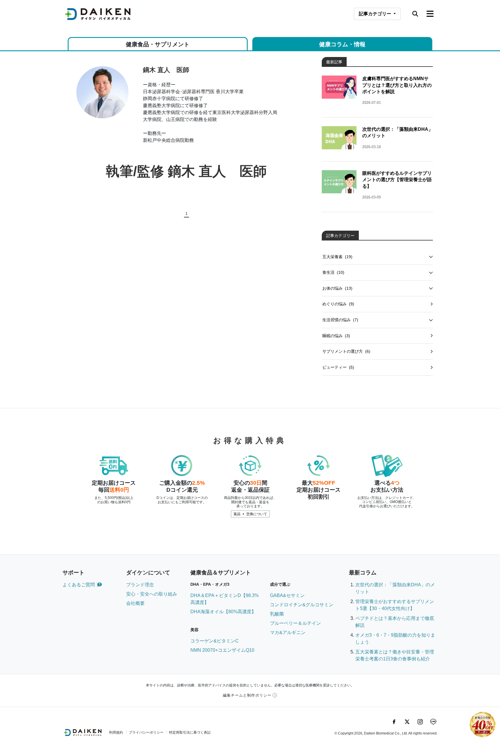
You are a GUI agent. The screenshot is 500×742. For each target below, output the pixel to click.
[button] (415, 14)
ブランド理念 (140, 584)
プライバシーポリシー (146, 732)
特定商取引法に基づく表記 (190, 732)
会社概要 (135, 603)
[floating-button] (483, 725)
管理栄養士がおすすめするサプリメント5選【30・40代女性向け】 (394, 605)
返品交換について (250, 514)
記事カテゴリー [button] (379, 13)
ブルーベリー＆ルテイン (295, 623)
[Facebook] (394, 721)
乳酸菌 (277, 613)
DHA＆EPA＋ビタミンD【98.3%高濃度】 (224, 599)
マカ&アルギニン (288, 632)
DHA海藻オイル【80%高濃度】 (223, 611)
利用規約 (116, 732)
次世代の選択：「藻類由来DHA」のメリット (397, 132)
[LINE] (433, 721)
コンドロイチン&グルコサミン (301, 604)
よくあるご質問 (78, 584)
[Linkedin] (420, 721)
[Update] (431, 304)
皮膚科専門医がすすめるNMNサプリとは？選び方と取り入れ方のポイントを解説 (397, 85)
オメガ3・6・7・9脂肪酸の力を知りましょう (395, 638)
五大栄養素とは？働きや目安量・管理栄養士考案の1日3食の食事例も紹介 (394, 655)
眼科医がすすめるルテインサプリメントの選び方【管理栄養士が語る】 (397, 180)
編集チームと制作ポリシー (247, 695)
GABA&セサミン (287, 595)
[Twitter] (407, 721)
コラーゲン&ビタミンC (214, 640)
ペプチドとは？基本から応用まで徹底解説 (394, 622)
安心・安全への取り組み (151, 594)
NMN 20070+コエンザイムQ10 (222, 650)
